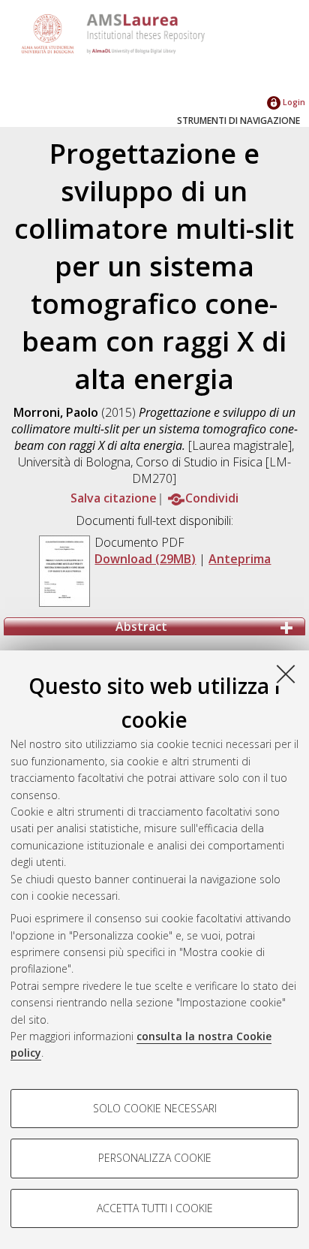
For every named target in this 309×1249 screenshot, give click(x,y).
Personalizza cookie (155, 1158)
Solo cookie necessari (155, 1108)
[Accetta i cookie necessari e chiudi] (286, 674)
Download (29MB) (145, 559)
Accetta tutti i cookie (155, 1208)
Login (292, 101)
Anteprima (239, 559)
